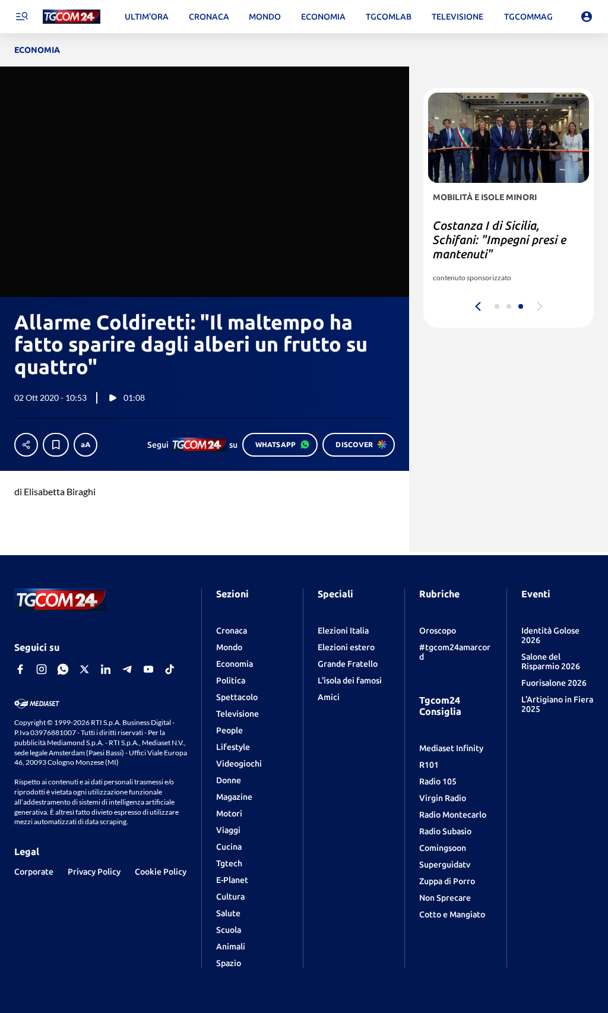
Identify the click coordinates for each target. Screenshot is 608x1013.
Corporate (33, 871)
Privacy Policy (94, 871)
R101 (429, 765)
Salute (228, 913)
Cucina (229, 846)
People (229, 730)
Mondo (229, 647)
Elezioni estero (346, 647)
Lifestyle (233, 747)
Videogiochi (239, 763)
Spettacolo (237, 697)
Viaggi (228, 830)
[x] (84, 669)
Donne (228, 780)
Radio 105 (438, 781)
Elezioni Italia (343, 630)
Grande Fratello (348, 664)
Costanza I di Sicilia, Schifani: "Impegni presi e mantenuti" (499, 240)
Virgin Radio (442, 798)
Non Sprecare (445, 898)
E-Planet (232, 880)
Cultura (230, 896)
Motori (229, 813)
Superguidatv (444, 864)
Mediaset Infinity (451, 748)
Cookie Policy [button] (160, 871)
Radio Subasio (445, 831)
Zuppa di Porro (447, 881)
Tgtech (229, 863)
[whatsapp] (63, 669)
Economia (234, 664)
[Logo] (71, 17)
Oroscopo (437, 630)
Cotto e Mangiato (452, 914)
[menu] (21, 17)
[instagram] (42, 669)
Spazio (228, 963)
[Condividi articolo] (26, 445)
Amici (329, 697)
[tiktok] (170, 669)
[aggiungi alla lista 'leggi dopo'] (56, 445)
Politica (230, 680)
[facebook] (20, 669)
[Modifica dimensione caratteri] (85, 445)
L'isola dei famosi (350, 680)
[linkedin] (106, 669)
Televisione (237, 713)
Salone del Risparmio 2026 (550, 661)
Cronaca (231, 630)
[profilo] (586, 17)
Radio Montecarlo (452, 814)
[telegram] (127, 669)
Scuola (228, 930)
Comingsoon (442, 848)
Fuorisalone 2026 (554, 683)
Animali (230, 946)
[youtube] (148, 669)
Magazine (234, 797)
